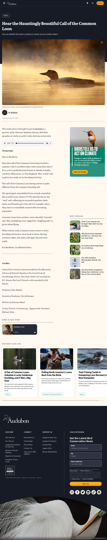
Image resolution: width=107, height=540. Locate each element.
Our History (9, 441)
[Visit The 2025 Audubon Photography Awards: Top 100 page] (87, 262)
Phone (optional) (76, 461)
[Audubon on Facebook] (77, 492)
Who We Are (10, 438)
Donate (100, 3)
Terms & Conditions (87, 479)
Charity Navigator (10, 470)
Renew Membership (49, 452)
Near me (88, 3)
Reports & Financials (13, 456)
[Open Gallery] (101, 42)
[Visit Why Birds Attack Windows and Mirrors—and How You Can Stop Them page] (87, 238)
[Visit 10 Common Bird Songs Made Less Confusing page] (87, 250)
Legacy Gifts (47, 448)
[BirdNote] (4, 112)
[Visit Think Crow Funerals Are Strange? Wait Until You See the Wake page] (87, 226)
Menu (4, 3)
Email (73, 445)
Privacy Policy (32, 477)
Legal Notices (25, 477)
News (6, 15)
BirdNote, (39, 128)
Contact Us (28, 448)
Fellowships (28, 441)
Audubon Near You (49, 438)
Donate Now (47, 445)
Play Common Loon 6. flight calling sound (35, 332)
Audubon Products (49, 441)
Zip (72, 453)
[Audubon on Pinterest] (99, 492)
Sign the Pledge (80, 172)
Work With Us (29, 438)
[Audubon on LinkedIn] (88, 492)
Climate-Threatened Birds (52, 394)
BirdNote (14, 113)
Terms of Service (85, 471)
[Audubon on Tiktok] (93, 492)
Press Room (28, 445)
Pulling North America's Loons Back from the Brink (56, 372)
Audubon (11, 3)
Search (92, 3)
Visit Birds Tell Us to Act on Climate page (87, 152)
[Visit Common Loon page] (19, 329)
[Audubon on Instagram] (72, 492)
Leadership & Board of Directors (12, 446)
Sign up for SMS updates (30, 453)
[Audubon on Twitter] (83, 492)
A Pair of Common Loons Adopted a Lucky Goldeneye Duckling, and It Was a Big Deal (19, 372)
